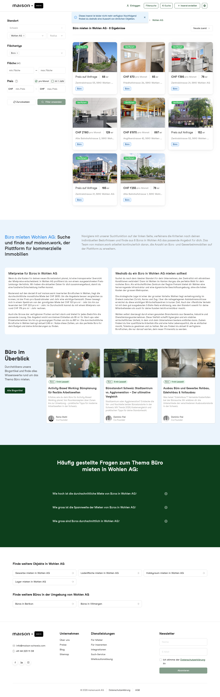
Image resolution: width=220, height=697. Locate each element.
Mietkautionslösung (102, 659)
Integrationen (98, 649)
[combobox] (36, 28)
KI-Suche (166, 5)
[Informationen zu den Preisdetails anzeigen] (16, 81)
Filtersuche (151, 5)
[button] (18, 36)
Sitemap (64, 654)
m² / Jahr (59, 81)
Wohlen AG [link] (157, 20)
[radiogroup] (50, 81)
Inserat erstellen (189, 5)
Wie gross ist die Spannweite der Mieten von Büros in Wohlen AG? (94, 507)
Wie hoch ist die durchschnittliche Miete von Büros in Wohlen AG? (95, 493)
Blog (62, 649)
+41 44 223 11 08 (25, 651)
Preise (63, 644)
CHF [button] (10, 89)
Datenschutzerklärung (192, 659)
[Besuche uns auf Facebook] (15, 662)
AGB (137, 690)
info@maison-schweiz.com (30, 645)
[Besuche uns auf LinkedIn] (21, 662)
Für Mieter (97, 640)
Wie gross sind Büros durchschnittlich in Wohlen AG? (86, 521)
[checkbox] (160, 660)
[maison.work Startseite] (28, 5)
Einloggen (135, 5)
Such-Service (98, 654)
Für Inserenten (99, 644)
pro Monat (44, 81)
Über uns (65, 640)
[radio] (36, 81)
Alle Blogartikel (15, 390)
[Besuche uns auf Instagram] (28, 662)
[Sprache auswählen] (204, 5)
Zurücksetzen (23, 102)
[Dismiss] (145, 17)
